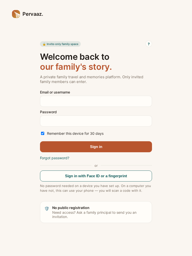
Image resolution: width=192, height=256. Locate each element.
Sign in (96, 146)
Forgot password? (54, 158)
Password (48, 112)
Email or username (55, 92)
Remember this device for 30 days (75, 133)
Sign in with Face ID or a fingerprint (96, 176)
